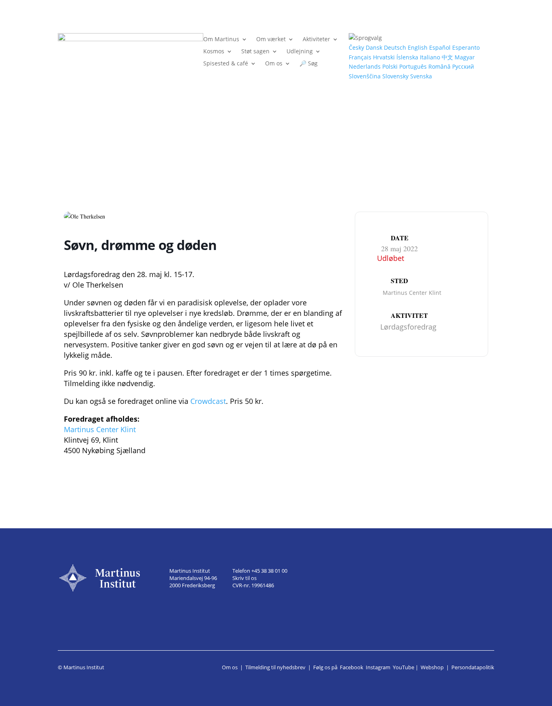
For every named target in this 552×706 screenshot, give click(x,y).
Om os (273, 64)
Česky (356, 47)
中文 (447, 57)
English (418, 47)
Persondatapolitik (472, 667)
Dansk (374, 47)
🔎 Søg (308, 64)
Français (360, 57)
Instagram (378, 667)
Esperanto (466, 47)
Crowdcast (208, 401)
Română (439, 66)
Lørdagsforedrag (408, 327)
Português (413, 66)
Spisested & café (225, 64)
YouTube (403, 667)
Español (440, 47)
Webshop (432, 667)
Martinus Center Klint (100, 429)
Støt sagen (255, 51)
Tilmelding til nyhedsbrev (275, 667)
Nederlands (365, 66)
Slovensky (395, 76)
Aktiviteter (316, 39)
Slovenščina (365, 76)
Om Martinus (221, 39)
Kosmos (213, 51)
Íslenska (407, 57)
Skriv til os (244, 578)
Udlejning (300, 51)
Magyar (465, 57)
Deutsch (395, 47)
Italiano (430, 57)
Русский (463, 66)
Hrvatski (384, 57)
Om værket (271, 39)
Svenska (421, 76)
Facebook (351, 667)
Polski (390, 66)
